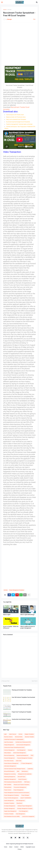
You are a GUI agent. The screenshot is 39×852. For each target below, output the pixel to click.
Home (4, 9)
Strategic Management (9, 808)
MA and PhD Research (9, 771)
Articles (9, 9)
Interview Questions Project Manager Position (14, 768)
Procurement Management (20, 787)
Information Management (10, 766)
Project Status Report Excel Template (21, 704)
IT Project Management (26, 763)
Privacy (19, 849)
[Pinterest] (17, 594)
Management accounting (10, 774)
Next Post (34, 681)
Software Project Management (25, 805)
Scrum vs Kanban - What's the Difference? (10, 627)
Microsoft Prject (21, 776)
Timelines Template (8, 813)
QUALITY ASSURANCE (26, 798)
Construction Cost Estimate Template (21, 719)
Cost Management (21, 750)
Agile (5, 734)
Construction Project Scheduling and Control (14, 747)
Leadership (30, 768)
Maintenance (25, 771)
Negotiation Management (10, 779)
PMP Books (27, 782)
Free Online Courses (8, 760)
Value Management (20, 813)
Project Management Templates (16, 590)
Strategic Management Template (24, 808)
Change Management (9, 744)
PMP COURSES (7, 784)
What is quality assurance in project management (27, 627)
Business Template (29, 736)
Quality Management (9, 800)
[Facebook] (9, 594)
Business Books (18, 736)
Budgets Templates (29, 734)
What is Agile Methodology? (27, 614)
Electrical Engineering (9, 755)
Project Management (18, 790)
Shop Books (19, 803)
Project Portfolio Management (11, 798)
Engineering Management (22, 755)
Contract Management (9, 750)
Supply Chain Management (10, 811)
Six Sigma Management (9, 805)
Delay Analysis (7, 752)
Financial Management (9, 758)
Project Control (7, 790)
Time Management (23, 811)
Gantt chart (18, 760)
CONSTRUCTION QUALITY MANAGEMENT (13, 739)
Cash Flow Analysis (8, 742)
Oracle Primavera (22, 779)
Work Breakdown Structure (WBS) (12, 816)
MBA (18, 771)
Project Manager (25, 795)
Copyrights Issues (30, 847)
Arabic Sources (12, 734)
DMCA (22, 847)
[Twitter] (13, 594)
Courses (30, 750)
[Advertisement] (19, 43)
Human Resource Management (11, 763)
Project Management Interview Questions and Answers (16, 792)
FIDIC (32, 755)
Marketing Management (9, 776)
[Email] (25, 594)
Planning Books (7, 787)
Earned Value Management (19, 752)
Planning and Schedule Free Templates (22, 690)
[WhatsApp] (21, 594)
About (10, 847)
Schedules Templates (9, 803)
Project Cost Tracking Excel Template (21, 712)
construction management (28, 816)
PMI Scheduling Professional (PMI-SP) (13, 782)
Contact (16, 847)
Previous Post (5, 681)
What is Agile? (6, 614)
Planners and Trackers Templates (21, 784)
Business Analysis (8, 736)
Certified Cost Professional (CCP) (23, 742)
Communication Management (23, 744)
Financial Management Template (24, 758)
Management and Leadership (24, 774)
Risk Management (20, 800)
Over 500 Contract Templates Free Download (23, 697)
